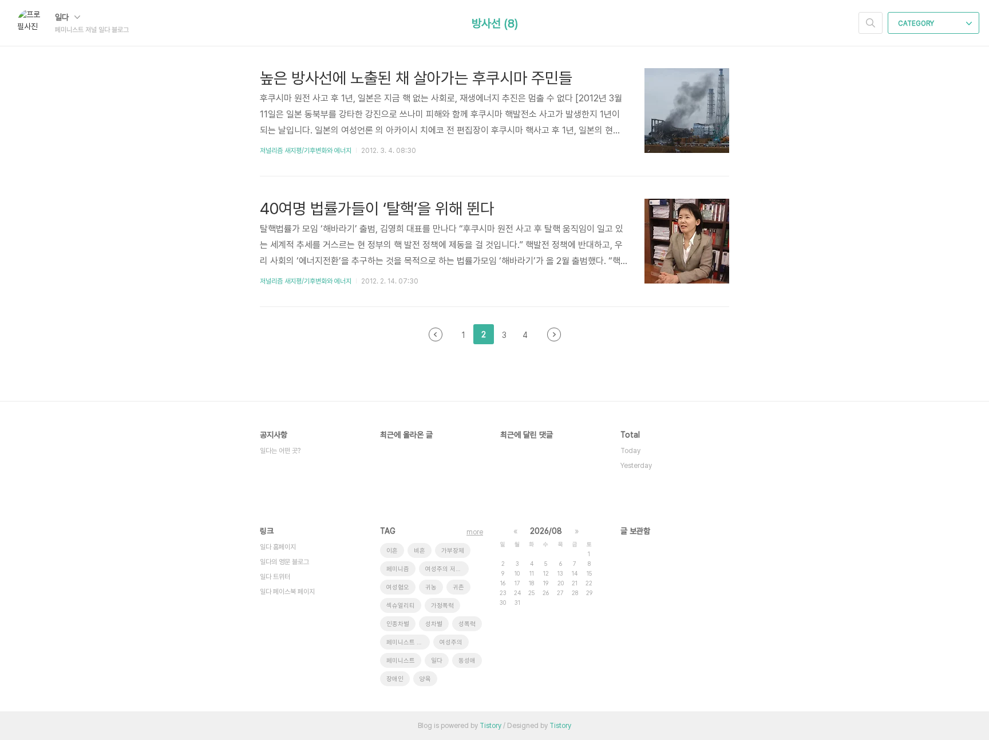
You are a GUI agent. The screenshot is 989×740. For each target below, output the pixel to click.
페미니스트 (400, 660)
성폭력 (467, 624)
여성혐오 (397, 587)
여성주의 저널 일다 (447, 569)
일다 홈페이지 (278, 547)
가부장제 (452, 550)
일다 (63, 17)
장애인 (394, 679)
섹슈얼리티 (400, 605)
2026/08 (546, 531)
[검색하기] (870, 23)
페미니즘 (397, 569)
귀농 (431, 587)
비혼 (419, 550)
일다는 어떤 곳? (280, 451)
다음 (554, 334)
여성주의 (451, 642)
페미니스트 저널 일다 (408, 642)
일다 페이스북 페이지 (287, 592)
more (474, 532)
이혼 (392, 550)
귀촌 (458, 587)
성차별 (433, 624)
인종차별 (397, 624)
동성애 (467, 660)
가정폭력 (442, 605)
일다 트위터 (275, 577)
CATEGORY (917, 23)
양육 (425, 679)
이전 (435, 334)
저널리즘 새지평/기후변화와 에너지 (305, 151)
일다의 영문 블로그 (284, 562)
